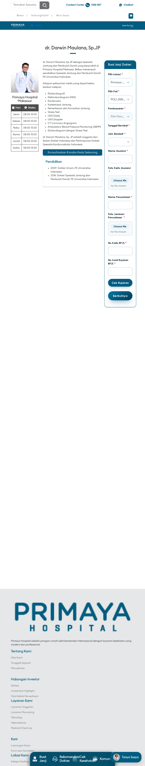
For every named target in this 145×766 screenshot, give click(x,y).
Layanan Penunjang (22, 712)
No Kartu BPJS (117, 242)
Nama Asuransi (118, 150)
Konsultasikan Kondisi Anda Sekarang (72, 152)
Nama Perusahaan (120, 196)
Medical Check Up (21, 728)
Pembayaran (117, 108)
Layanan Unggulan (22, 707)
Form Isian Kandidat (22, 751)
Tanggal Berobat (119, 125)
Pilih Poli (114, 91)
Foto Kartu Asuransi (119, 169)
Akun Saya (62, 15)
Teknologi (16, 717)
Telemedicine (18, 723)
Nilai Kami (16, 657)
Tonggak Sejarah (21, 663)
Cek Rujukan (120, 282)
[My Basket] (131, 16)
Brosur (20, 15)
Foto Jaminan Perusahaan (116, 215)
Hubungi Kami (39, 15)
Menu (38, 25)
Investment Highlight (23, 691)
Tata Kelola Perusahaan (24, 696)
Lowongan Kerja (20, 745)
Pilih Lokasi (115, 74)
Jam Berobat (116, 133)
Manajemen (18, 668)
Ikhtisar (15, 685)
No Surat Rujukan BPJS (118, 261)
